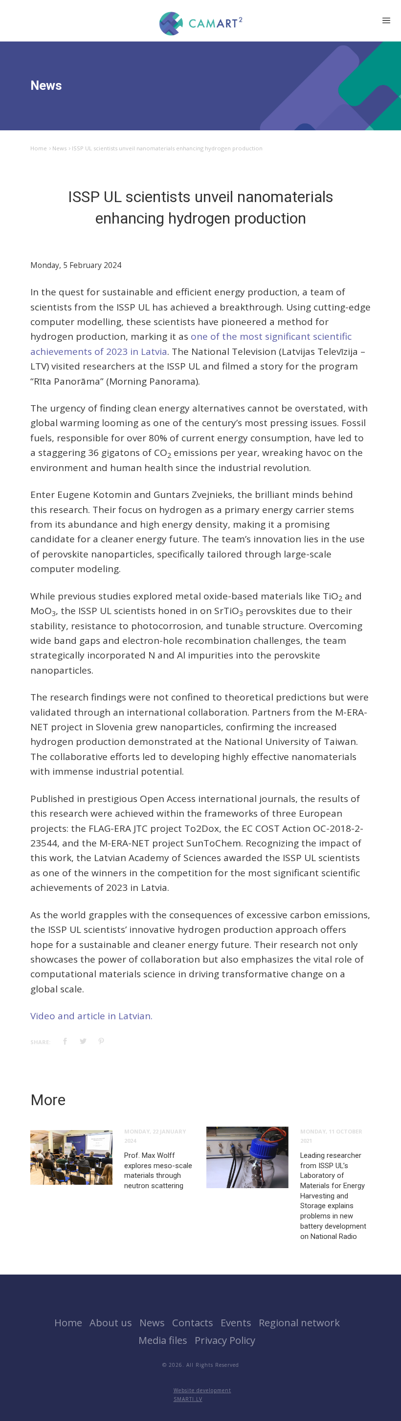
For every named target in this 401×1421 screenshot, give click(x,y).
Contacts (192, 1322)
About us (110, 1322)
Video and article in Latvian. (91, 1015)
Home (38, 148)
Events (236, 1322)
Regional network (299, 1322)
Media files (162, 1340)
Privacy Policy (225, 1340)
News (59, 148)
